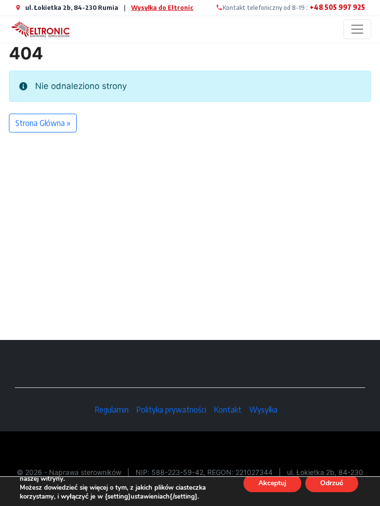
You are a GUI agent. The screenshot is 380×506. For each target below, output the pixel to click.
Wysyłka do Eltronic (162, 7)
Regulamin (112, 410)
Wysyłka (263, 410)
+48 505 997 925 (337, 7)
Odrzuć (331, 483)
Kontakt (227, 410)
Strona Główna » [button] (42, 123)
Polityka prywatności (171, 410)
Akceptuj (272, 483)
